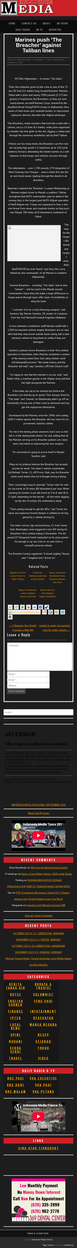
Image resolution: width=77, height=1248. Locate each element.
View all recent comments (38, 915)
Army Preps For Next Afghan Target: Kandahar (47, 593)
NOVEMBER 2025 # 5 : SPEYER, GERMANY (38, 939)
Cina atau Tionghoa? (38, 1148)
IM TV (39, 29)
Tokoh (43, 1048)
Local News (15, 1026)
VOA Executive (43, 1078)
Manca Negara (43, 1024)
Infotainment (43, 1011)
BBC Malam (15, 1091)
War (62, 59)
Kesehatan (43, 1018)
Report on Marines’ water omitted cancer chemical (28, 593)
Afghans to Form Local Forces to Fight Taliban (18, 575)
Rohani (16, 1041)
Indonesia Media (24, 59)
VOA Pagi (43, 1085)
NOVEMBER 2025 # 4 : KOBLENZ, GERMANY (38, 952)
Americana (39, 59)
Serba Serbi (15, 1050)
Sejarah (43, 1041)
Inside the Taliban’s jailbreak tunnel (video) (38, 575)
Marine (50, 59)
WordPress (68, 1245)
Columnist (43, 994)
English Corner (15, 1003)
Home (12, 23)
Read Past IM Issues (38, 813)
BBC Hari (15, 1085)
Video (43, 1058)
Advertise (55, 29)
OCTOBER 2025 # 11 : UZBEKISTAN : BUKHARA (38, 933)
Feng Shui (43, 1001)
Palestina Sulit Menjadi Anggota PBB (46, 905)
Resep (43, 1035)
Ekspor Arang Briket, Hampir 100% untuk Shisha (46, 873)
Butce (15, 994)
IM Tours (62, 23)
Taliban (57, 59)
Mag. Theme (48, 1245)
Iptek (15, 1018)
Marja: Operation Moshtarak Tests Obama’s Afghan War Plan (57, 577)
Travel (15, 1058)
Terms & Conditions (38, 1233)
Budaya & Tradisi (43, 986)
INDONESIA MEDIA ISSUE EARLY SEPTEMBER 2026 (38, 804)
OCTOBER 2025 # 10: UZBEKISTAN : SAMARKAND (38, 946)
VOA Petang (43, 1091)
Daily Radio (23, 29)
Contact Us (29, 23)
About (47, 23)
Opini (16, 1035)
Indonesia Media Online (42, 1239)
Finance (15, 1011)
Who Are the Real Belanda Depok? (49, 867)
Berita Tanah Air (15, 986)
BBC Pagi (15, 1078)
